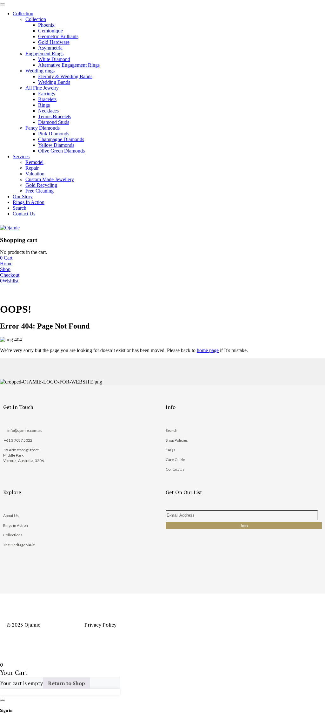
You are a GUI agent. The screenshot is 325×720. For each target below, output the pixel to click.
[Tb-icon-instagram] (194, 559)
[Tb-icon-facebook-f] (174, 559)
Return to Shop (66, 683)
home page (208, 350)
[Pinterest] (215, 559)
